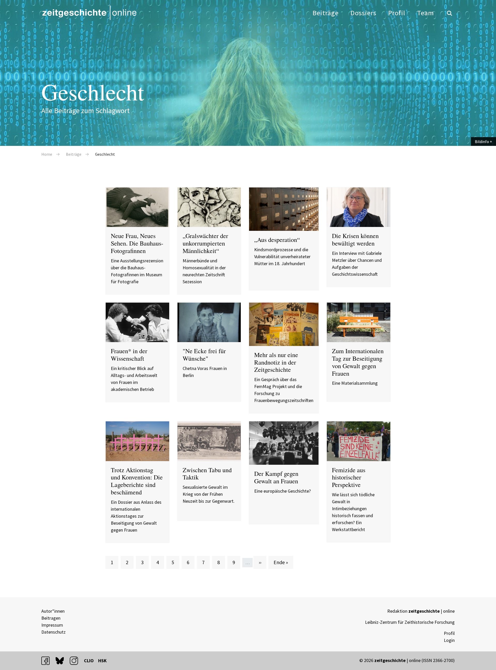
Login (449, 640)
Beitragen (50, 618)
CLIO (89, 661)
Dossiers (363, 13)
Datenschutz (53, 632)
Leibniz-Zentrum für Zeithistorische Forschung (410, 622)
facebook (47, 661)
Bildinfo (482, 141)
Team (425, 13)
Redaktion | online (421, 611)
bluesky (62, 661)
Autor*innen (53, 611)
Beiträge (326, 13)
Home (46, 154)
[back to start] (89, 12)
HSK (102, 661)
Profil (396, 13)
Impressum (52, 625)
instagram (76, 661)
